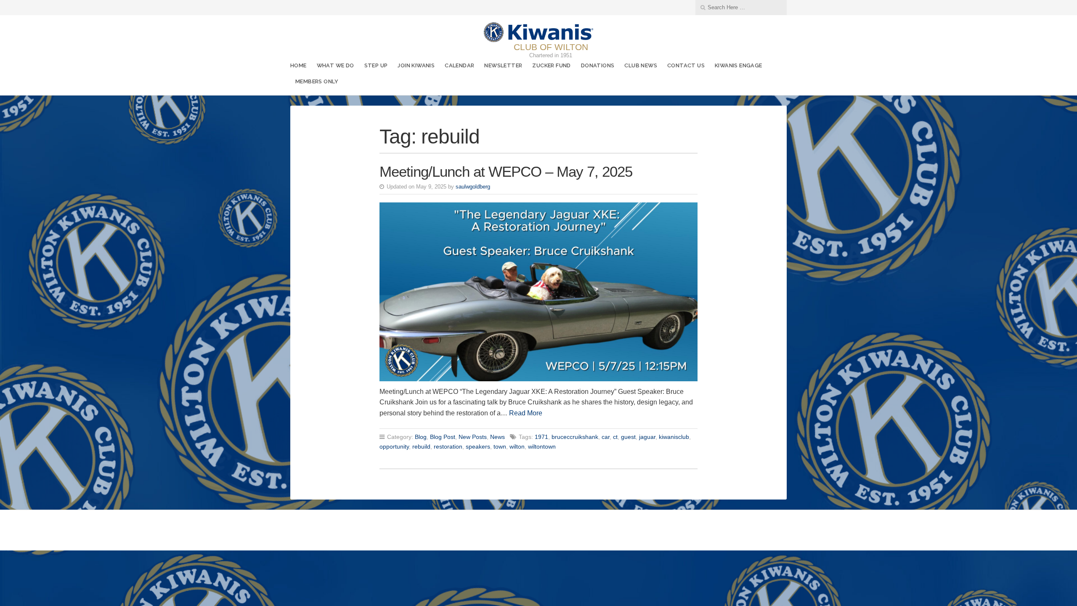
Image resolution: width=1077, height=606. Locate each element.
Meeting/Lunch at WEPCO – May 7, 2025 (505, 171)
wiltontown (542, 446)
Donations (598, 65)
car (606, 436)
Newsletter (503, 65)
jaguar (647, 436)
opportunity (394, 446)
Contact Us (686, 65)
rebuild (421, 446)
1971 (541, 436)
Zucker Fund (551, 65)
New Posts (473, 436)
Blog (421, 436)
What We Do (335, 65)
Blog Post (442, 436)
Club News (640, 65)
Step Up (376, 65)
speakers (478, 446)
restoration (448, 446)
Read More (525, 413)
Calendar (459, 65)
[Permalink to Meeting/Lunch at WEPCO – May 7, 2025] (538, 291)
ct (615, 436)
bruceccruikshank (575, 436)
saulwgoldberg (473, 186)
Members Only (317, 81)
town (499, 446)
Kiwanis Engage (738, 65)
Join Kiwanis (416, 65)
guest (628, 436)
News (497, 436)
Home (298, 65)
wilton (517, 446)
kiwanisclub (674, 436)
